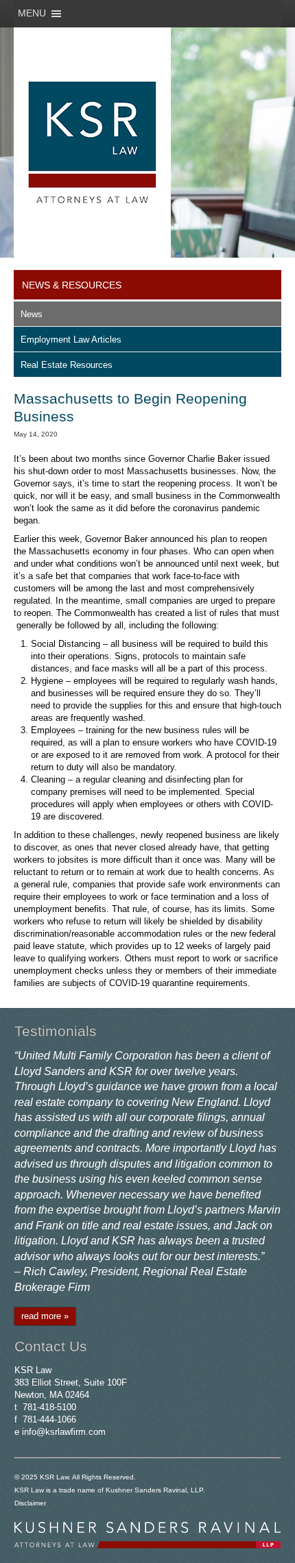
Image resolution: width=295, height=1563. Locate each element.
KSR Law (54, 1477)
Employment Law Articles (71, 339)
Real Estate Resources (67, 365)
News (32, 314)
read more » (45, 1316)
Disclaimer (30, 1503)
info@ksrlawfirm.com (64, 1432)
